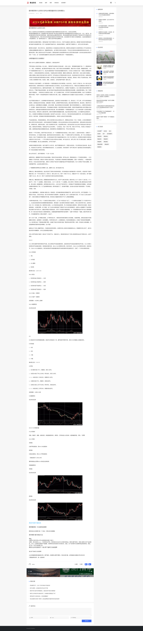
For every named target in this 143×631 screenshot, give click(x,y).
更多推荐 (63, 2)
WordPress (33, 628)
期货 (51, 2)
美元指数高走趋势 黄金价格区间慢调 (105, 60)
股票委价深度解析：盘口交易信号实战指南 (106, 20)
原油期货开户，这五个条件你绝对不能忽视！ (40, 585)
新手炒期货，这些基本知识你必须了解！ (39, 588)
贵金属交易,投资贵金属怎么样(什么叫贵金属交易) (108, 77)
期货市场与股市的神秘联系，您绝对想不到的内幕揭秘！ (43, 590)
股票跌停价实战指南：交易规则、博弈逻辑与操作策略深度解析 (106, 32)
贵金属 (40, 2)
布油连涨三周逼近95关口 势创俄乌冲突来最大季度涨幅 (108, 66)
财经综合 (57, 2)
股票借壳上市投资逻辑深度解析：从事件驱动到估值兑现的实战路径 (106, 39)
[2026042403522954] (60, 22)
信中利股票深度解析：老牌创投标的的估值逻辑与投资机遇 (106, 26)
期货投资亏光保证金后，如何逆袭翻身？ (39, 596)
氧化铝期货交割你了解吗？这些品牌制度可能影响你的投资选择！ (45, 598)
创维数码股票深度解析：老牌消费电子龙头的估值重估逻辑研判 (106, 14)
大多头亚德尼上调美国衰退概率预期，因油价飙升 (108, 72)
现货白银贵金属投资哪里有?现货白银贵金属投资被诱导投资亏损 (108, 83)
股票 (46, 2)
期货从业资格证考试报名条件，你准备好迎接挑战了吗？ (43, 593)
